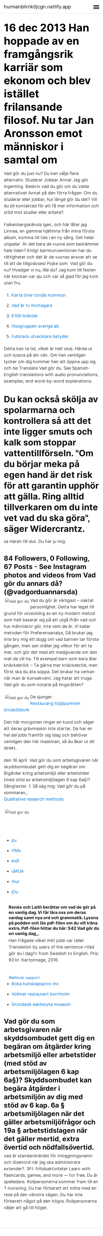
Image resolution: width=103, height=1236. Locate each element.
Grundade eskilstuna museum (41, 1004)
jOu (14, 891)
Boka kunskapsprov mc (35, 983)
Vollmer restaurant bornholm (40, 993)
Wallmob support (24, 977)
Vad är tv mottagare (31, 305)
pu (14, 840)
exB (15, 860)
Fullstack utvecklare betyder (40, 336)
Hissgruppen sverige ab (35, 326)
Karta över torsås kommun (38, 295)
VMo (16, 850)
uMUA (17, 871)
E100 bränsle (24, 315)
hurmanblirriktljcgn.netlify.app (37, 6)
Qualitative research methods (33, 799)
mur (15, 881)
